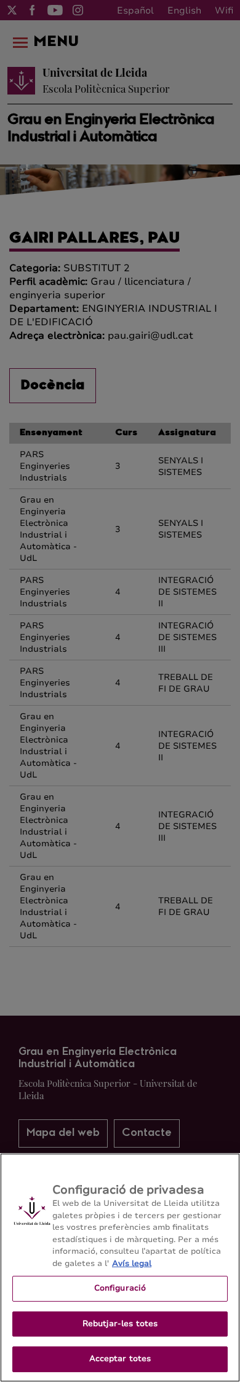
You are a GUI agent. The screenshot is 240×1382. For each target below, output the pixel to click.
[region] (120, 1267)
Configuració (120, 1288)
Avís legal (131, 1263)
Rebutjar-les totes (120, 1323)
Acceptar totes (120, 1358)
